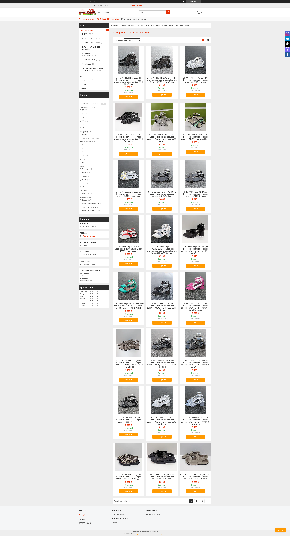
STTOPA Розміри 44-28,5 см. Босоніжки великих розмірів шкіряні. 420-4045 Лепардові (128, 477)
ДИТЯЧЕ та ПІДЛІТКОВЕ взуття (91, 48)
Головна (114, 25)
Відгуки (83, 88)
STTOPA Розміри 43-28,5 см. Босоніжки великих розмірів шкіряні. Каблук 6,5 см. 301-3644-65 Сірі (162, 138)
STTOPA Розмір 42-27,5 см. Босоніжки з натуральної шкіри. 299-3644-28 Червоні (129, 249)
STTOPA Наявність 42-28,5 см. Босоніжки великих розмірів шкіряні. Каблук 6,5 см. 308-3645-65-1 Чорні (195, 364)
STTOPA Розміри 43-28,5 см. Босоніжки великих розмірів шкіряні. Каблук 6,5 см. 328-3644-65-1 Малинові (195, 307)
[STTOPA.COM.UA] (87, 12)
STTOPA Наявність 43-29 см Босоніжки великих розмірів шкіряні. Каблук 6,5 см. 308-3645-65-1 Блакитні (195, 421)
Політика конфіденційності (159, 534)
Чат (282, 530)
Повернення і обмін (164, 25)
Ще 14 (84, 186)
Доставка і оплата (183, 25)
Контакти (150, 25)
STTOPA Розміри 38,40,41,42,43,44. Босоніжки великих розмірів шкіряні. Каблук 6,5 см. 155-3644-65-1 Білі (161, 250)
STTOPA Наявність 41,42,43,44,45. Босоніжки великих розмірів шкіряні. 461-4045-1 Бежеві (195, 477)
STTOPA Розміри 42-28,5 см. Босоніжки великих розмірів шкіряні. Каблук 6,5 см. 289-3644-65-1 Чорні (128, 81)
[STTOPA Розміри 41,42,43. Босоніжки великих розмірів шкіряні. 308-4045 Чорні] (128, 400)
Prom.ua (155, 532)
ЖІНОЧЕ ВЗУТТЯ (103, 19)
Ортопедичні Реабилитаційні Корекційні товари (92, 69)
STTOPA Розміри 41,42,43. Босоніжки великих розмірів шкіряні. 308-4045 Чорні (128, 420)
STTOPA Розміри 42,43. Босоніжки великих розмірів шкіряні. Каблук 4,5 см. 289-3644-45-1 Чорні (162, 80)
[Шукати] (168, 12)
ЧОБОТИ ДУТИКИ (88, 60)
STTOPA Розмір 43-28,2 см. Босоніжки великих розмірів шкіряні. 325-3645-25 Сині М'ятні (195, 137)
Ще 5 (83, 162)
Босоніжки (115, 19)
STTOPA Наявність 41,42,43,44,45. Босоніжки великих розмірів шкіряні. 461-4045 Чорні (162, 477)
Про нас (140, 25)
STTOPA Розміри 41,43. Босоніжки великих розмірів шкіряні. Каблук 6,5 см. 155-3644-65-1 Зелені (129, 306)
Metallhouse (86, 64)
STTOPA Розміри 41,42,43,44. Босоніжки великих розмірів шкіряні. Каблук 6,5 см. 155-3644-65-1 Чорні (195, 250)
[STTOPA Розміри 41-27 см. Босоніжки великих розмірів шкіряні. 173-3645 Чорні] (195, 174)
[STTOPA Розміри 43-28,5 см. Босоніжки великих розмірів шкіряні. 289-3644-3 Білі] (195, 60)
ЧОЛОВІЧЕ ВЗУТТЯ (89, 43)
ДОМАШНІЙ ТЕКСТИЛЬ (86, 54)
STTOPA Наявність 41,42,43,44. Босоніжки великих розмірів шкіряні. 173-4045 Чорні (162, 194)
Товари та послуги (88, 19)
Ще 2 (83, 127)
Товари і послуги (127, 25)
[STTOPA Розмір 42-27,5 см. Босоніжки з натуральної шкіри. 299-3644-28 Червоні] (128, 229)
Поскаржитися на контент (141, 534)
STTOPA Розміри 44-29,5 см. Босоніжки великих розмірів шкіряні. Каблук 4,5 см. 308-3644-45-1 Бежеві (128, 364)
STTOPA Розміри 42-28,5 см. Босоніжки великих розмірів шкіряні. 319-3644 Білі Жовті (128, 194)
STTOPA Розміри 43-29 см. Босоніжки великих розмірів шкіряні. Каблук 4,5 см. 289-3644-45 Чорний (128, 138)
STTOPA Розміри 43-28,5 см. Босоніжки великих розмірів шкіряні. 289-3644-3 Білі (195, 80)
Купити (129, 97)
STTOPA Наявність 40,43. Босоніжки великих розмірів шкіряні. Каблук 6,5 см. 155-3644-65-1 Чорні (162, 307)
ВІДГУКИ (85, 34)
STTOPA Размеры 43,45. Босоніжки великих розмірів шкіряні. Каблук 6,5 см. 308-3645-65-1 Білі (162, 421)
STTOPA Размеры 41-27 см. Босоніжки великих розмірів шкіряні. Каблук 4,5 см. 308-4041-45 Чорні (162, 364)
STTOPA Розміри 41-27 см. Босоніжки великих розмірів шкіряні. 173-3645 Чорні (195, 194)
